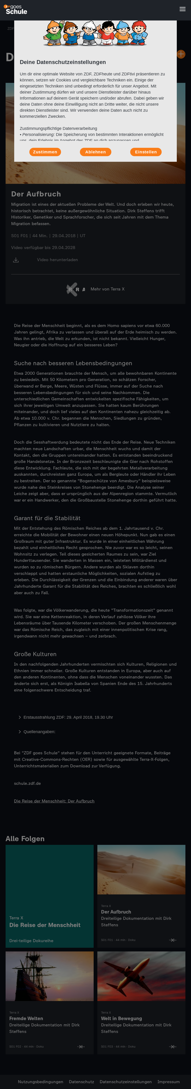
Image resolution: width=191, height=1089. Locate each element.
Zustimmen (45, 152)
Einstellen (146, 152)
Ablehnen (95, 152)
